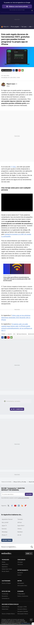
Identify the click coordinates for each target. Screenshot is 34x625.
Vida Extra (20, 564)
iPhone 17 (4, 535)
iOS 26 (19, 535)
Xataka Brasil (5, 609)
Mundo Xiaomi (5, 571)
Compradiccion (5, 598)
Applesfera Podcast (7, 519)
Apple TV (4, 525)
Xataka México (5, 606)
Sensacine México (22, 609)
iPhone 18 (5, 26)
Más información (25, 623)
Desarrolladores (22, 334)
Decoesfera (5, 596)
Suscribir (29, 494)
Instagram (18, 505)
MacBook (20, 532)
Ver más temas (6, 540)
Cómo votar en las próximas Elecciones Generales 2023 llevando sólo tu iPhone (15, 318)
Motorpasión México (22, 613)
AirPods (19, 522)
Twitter (16, 70)
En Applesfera (6, 275)
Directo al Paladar (6, 583)
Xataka (3, 562)
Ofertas (19, 528)
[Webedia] (6, 554)
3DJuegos (20, 562)
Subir (27, 553)
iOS (14, 334)
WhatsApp (4, 532)
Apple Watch (20, 525)
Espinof (19, 575)
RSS (22, 505)
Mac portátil (5, 522)
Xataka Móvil (5, 564)
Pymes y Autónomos (22, 596)
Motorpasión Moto (22, 585)
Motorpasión (20, 583)
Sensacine (20, 572)
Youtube (15, 505)
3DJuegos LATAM (22, 606)
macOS (10, 334)
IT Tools (13, 167)
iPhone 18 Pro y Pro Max (20, 481)
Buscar (31, 546)
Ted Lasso (24, 26)
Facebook (13, 70)
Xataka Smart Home (7, 569)
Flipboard (19, 70)
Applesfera (4, 566)
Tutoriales (20, 519)
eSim (30, 26)
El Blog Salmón (21, 593)
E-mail (22, 70)
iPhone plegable (15, 26)
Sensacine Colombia (22, 611)
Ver (17, 409)
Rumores (4, 528)
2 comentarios (7, 70)
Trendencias (5, 593)
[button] (11, 84)
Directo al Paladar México (8, 613)
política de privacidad (23, 497)
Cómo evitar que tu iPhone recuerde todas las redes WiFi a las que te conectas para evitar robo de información (17, 279)
